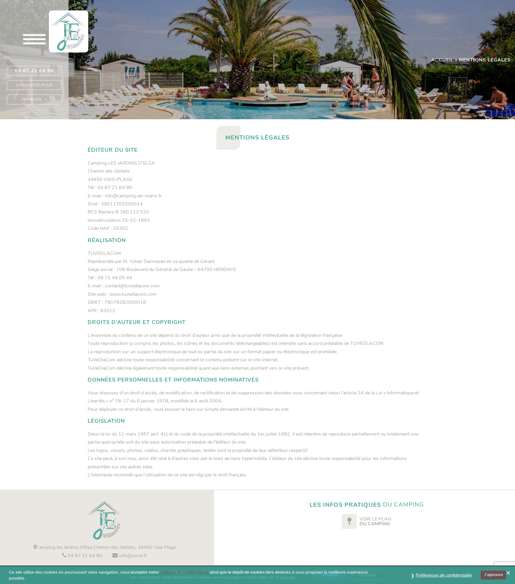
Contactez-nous (34, 85)
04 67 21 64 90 (34, 70)
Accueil (442, 60)
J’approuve (493, 574)
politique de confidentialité (184, 572)
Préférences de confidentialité (444, 575)
